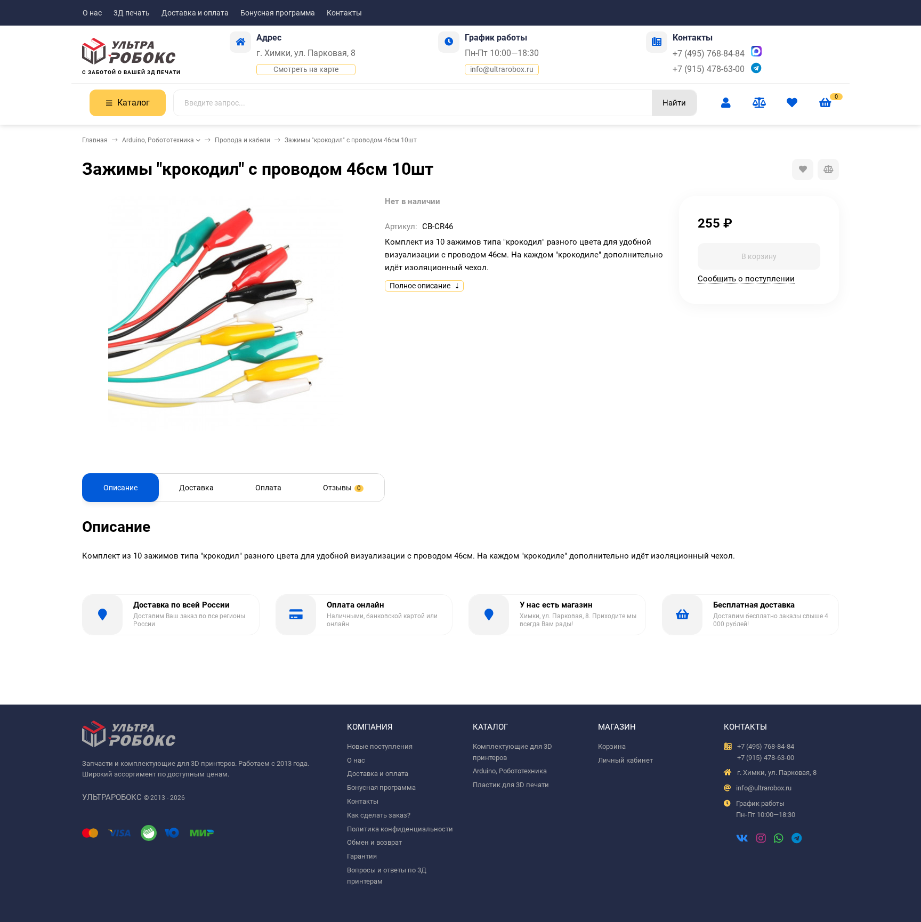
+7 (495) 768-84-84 (709, 53)
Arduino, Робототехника (158, 140)
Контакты (344, 13)
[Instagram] (761, 839)
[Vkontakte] (742, 839)
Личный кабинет (625, 760)
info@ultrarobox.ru (502, 69)
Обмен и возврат (374, 842)
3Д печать (132, 13)
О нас (92, 13)
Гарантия (362, 856)
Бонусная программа (277, 13)
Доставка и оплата (195, 13)
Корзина (612, 746)
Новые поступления (380, 746)
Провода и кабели (242, 140)
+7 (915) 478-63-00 (709, 69)
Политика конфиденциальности (400, 829)
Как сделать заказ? (378, 815)
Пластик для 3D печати (511, 785)
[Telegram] (796, 839)
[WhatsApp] (778, 839)
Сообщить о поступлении (746, 279)
